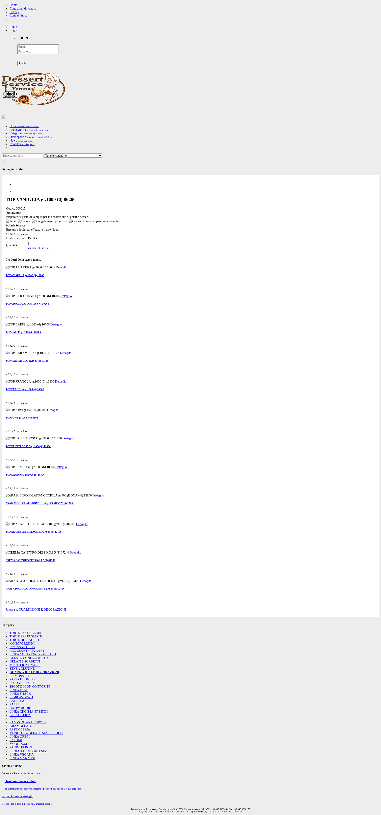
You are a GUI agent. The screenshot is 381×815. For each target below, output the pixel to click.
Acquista (10, 292)
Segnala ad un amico (41, 252)
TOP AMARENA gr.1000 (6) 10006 (25, 275)
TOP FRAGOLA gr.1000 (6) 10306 (25, 389)
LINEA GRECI (20, 736)
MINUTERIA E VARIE (25, 665)
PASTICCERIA (20, 729)
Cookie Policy (18, 15)
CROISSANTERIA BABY (27, 650)
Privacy (14, 12)
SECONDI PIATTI (22, 683)
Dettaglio (61, 267)
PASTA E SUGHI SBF (24, 679)
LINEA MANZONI (22, 758)
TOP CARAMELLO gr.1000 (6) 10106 (27, 360)
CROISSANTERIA (22, 647)
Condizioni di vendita (23, 8)
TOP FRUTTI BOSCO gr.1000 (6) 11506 (28, 446)
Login (13, 26)
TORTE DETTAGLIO (24, 640)
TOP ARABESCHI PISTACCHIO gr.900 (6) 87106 (34, 531)
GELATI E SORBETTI (25, 661)
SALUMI (16, 740)
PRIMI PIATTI (19, 675)
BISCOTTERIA (20, 715)
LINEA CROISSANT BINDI (29, 711)
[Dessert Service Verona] (33, 104)
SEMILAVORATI (21, 697)
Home (13, 5)
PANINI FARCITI (21, 747)
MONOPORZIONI (22, 643)
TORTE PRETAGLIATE (26, 636)
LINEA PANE (19, 690)
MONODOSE (19, 743)
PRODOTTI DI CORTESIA (28, 751)
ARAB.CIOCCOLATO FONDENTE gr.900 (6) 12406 (35, 588)
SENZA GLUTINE (22, 668)
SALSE (14, 704)
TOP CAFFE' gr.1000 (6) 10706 (23, 332)
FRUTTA (16, 718)
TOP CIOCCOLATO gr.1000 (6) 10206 (27, 303)
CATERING (18, 700)
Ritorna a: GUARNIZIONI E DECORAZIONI (36, 609)
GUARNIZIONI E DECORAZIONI (34, 672)
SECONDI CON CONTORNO (30, 686)
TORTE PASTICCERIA (25, 632)
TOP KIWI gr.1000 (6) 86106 (22, 417)
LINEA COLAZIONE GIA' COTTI (33, 654)
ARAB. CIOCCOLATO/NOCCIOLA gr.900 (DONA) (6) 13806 (40, 503)
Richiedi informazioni (17, 252)
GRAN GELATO (21, 726)
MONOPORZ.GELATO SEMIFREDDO (36, 733)
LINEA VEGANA (22, 754)
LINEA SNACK (20, 693)
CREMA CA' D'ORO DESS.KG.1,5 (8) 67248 (30, 560)
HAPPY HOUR (20, 708)
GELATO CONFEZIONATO (29, 658)
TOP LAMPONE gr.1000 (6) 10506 (25, 474)
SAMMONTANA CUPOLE (28, 722)
